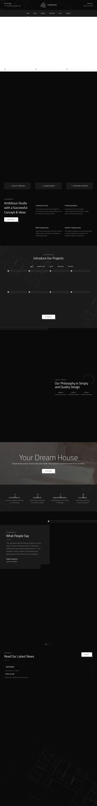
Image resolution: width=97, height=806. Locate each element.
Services (43, 13)
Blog (60, 13)
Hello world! (9, 673)
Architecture (41, 266)
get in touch (48, 471)
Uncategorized (10, 667)
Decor (51, 266)
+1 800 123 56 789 (88, 6)
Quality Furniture (17, 186)
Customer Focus (42, 205)
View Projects (11, 219)
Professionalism (71, 205)
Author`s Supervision (73, 227)
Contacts (68, 13)
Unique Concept (48, 186)
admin (17, 670)
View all (87, 654)
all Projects (48, 317)
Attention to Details (79, 186)
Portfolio (52, 13)
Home (27, 13)
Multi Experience (42, 227)
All (32, 266)
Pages (34, 13)
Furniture (61, 266)
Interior (70, 266)
